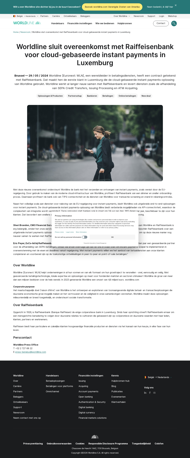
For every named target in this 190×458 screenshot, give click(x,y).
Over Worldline (121, 16)
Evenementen (118, 396)
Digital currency (87, 412)
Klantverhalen (118, 402)
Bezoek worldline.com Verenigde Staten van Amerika (112, 7)
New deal (146, 96)
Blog (113, 386)
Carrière (56, 16)
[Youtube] (154, 393)
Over (15, 381)
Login (161, 16)
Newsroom (139, 16)
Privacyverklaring (33, 443)
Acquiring (83, 386)
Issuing (82, 381)
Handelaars (57, 23)
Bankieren (92, 96)
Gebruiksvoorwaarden (59, 443)
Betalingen (108, 96)
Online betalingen (127, 96)
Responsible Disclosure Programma (108, 443)
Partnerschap (75, 96)
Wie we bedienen (104, 23)
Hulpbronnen (125, 23)
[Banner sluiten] (176, 7)
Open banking (86, 396)
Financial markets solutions (93, 418)
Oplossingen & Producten (50, 96)
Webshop (172, 16)
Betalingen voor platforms (59, 386)
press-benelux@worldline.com (30, 352)
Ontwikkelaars (70, 16)
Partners (44, 16)
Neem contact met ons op (27, 418)
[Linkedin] (145, 393)
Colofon (159, 443)
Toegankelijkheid (141, 443)
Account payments (88, 391)
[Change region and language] (171, 377)
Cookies (80, 443)
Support (151, 16)
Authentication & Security (92, 402)
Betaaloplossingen (55, 381)
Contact (161, 23)
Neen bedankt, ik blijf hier (160, 7)
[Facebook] (150, 393)
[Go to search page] (174, 23)
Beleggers (85, 16)
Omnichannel (52, 391)
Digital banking (86, 407)
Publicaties (117, 391)
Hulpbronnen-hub (120, 381)
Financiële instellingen (79, 23)
